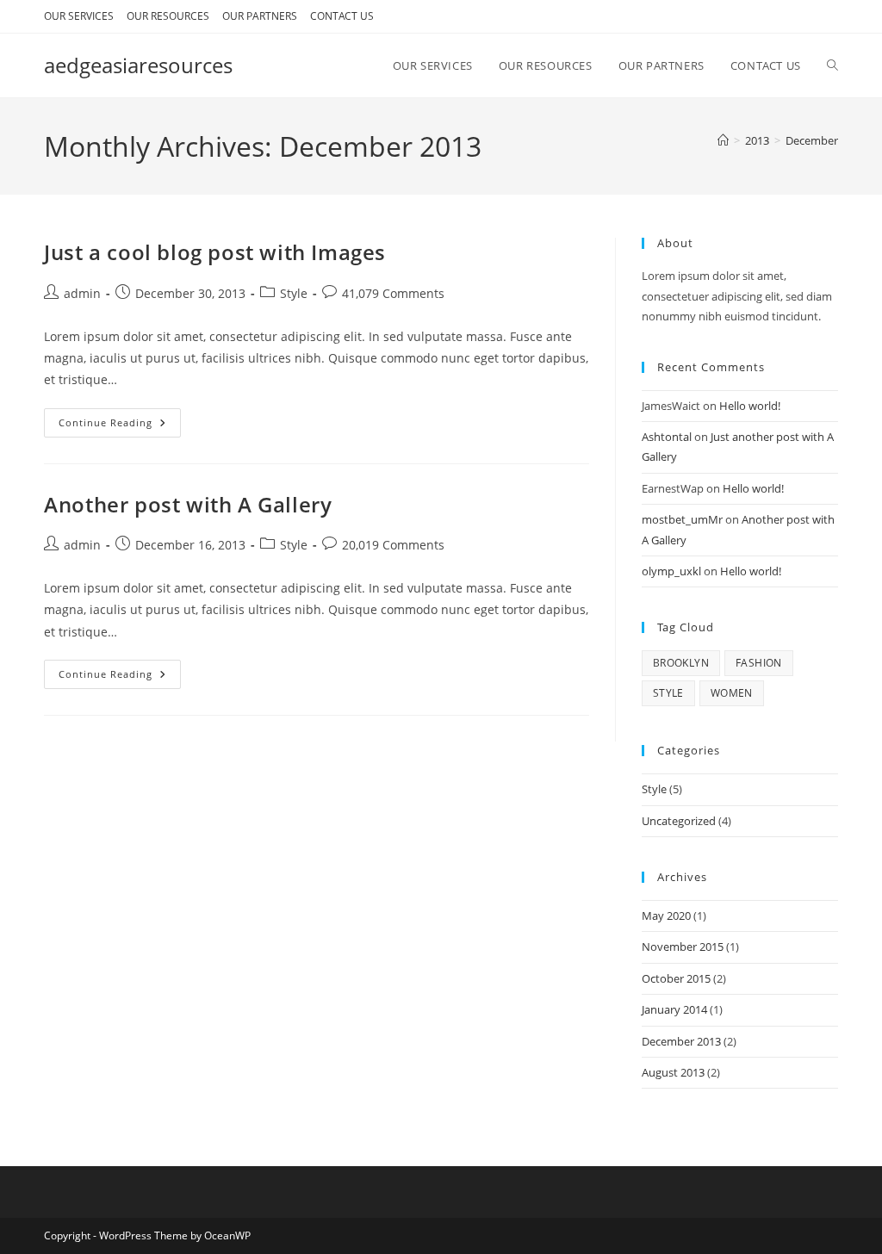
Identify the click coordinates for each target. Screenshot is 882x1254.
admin (82, 293)
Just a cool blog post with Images (215, 252)
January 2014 (674, 1009)
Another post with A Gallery (188, 504)
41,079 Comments (393, 293)
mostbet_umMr (682, 519)
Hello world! (749, 405)
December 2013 (681, 1041)
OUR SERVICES (79, 16)
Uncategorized (679, 821)
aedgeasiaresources (138, 65)
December (812, 140)
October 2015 (676, 978)
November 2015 (683, 946)
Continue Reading (120, 426)
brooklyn (681, 662)
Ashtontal (667, 436)
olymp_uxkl (671, 571)
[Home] (723, 140)
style (668, 693)
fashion (759, 662)
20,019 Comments (393, 545)
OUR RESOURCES (168, 16)
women (732, 693)
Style (293, 293)
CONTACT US (342, 16)
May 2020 (666, 915)
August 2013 (673, 1072)
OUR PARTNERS (259, 16)
